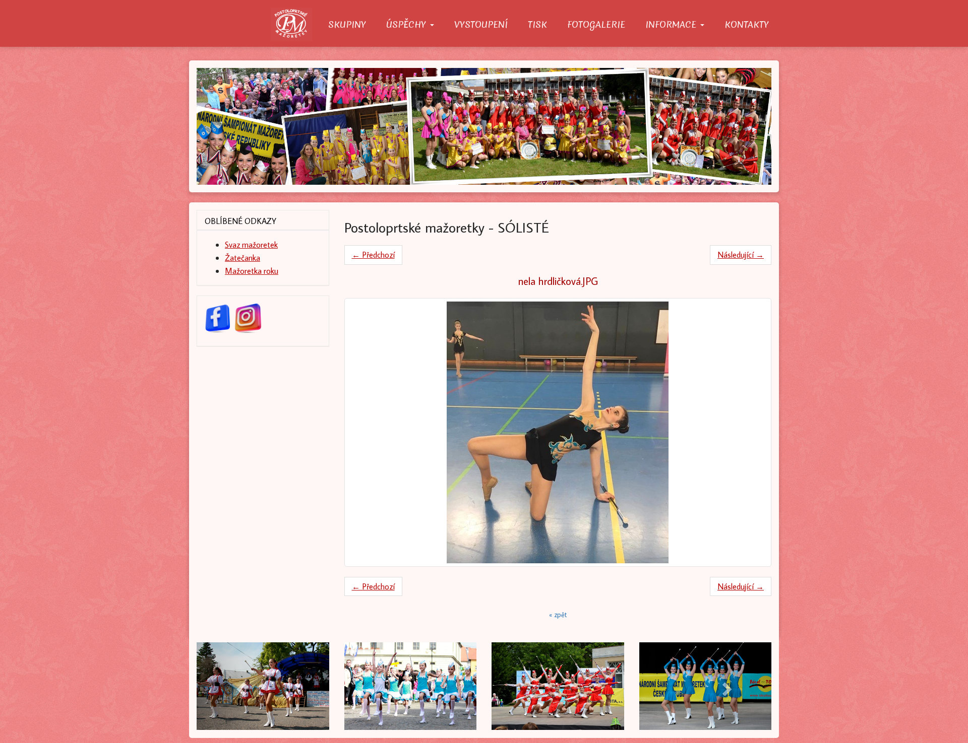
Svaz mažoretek (251, 244)
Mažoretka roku (251, 270)
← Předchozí (373, 254)
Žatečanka (242, 257)
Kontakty (746, 24)
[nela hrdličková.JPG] (558, 432)
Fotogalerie (596, 24)
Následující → (740, 254)
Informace (672, 24)
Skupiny (347, 24)
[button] (240, 686)
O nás (294, 24)
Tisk (537, 24)
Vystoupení (481, 24)
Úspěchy (407, 24)
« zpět (558, 614)
